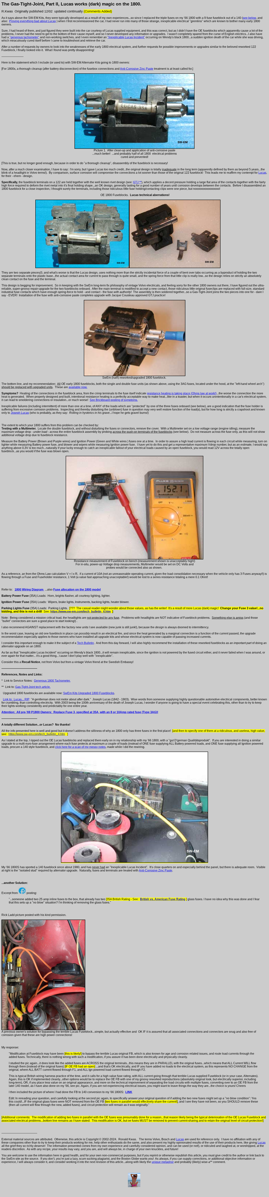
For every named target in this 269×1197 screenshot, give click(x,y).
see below (249, 17)
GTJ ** (137, 182)
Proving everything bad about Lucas (32, 21)
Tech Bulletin (85, 643)
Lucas (262, 172)
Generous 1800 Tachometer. (52, 680)
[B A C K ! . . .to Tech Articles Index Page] (134, 1186)
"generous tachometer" (24, 37)
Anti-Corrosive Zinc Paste (136, 68)
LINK (128, 1092)
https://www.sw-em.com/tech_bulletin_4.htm (80, 611)
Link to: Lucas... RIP (16, 699)
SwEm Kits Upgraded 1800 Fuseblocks (88, 693)
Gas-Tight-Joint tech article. (33, 686)
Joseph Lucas (20, 412)
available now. (78, 387)
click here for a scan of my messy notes (80, 746)
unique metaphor (163, 1162)
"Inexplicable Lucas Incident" (126, 37)
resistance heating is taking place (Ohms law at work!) (181, 393)
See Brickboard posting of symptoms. (114, 400)
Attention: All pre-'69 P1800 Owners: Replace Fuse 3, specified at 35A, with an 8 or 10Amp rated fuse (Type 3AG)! (79, 712)
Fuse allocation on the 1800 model (77, 589)
